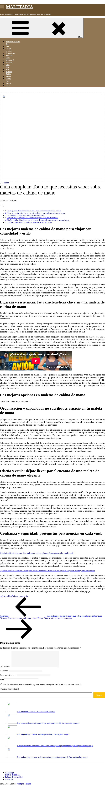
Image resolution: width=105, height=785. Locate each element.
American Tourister (13, 42)
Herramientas (10, 53)
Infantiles (9, 55)
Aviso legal (9, 772)
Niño (7, 69)
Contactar (9, 779)
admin (6, 182)
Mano (8, 58)
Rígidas (8, 74)
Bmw (7, 46)
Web (2, 679)
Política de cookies (12, 775)
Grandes (9, 51)
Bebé (7, 44)
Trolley (8, 79)
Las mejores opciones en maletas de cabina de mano (25, 215)
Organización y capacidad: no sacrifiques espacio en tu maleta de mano (32, 218)
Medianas (9, 62)
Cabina (8, 49)
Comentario (5, 666)
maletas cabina (6, 596)
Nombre (4, 671)
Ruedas (8, 76)
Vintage (8, 83)
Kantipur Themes (24, 784)
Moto (7, 65)
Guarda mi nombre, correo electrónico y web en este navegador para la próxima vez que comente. (42, 684)
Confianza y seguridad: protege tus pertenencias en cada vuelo (29, 222)
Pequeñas (9, 72)
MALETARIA (19, 6)
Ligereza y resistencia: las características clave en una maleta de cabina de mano (36, 213)
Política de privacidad (14, 777)
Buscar (99, 695)
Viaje (7, 81)
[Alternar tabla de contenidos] (2, 206)
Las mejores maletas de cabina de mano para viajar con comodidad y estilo (34, 211)
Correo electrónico (8, 675)
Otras (7, 86)
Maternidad (10, 60)
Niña (7, 67)
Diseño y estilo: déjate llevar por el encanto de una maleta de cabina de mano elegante (38, 220)
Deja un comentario (20, 596)
